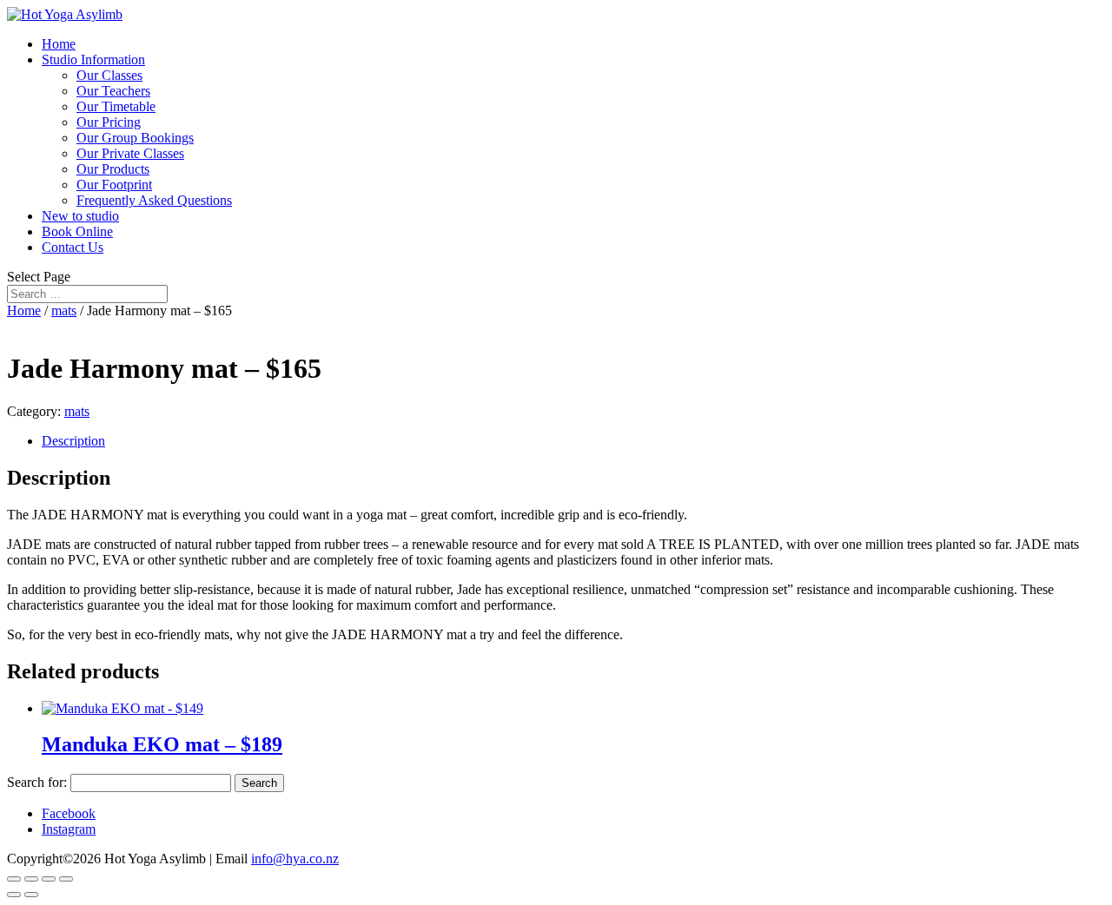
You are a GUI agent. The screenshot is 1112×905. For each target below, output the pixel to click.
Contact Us (72, 247)
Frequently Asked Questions (154, 200)
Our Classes (109, 75)
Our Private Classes (130, 153)
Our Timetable (116, 106)
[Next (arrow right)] (31, 894)
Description (73, 440)
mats (63, 310)
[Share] (31, 879)
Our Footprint (114, 184)
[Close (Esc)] (14, 879)
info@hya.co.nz (295, 858)
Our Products (112, 169)
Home (59, 43)
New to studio (80, 215)
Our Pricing (108, 122)
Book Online (77, 231)
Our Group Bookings (135, 137)
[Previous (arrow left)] (14, 894)
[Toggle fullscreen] (49, 879)
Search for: (37, 782)
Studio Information (93, 59)
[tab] (573, 441)
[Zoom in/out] (66, 879)
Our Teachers (113, 90)
